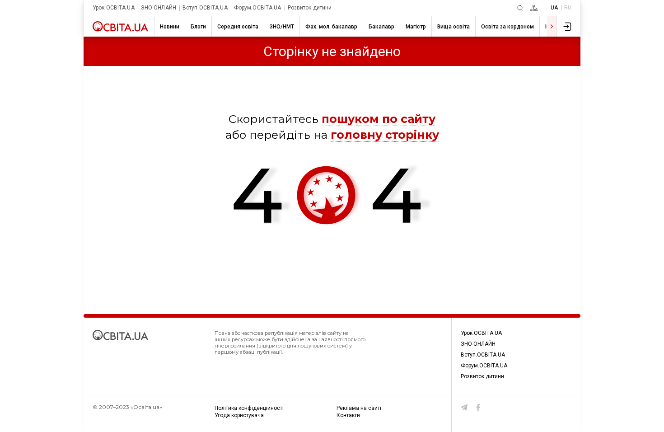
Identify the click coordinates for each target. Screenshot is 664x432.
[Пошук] (520, 8)
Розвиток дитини (310, 8)
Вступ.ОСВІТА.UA (205, 8)
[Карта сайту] (534, 8)
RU (567, 8)
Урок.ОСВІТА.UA (114, 8)
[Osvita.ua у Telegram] (464, 407)
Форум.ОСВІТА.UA (257, 8)
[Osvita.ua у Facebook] (478, 407)
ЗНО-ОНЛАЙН (158, 8)
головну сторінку (385, 134)
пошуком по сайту (378, 119)
